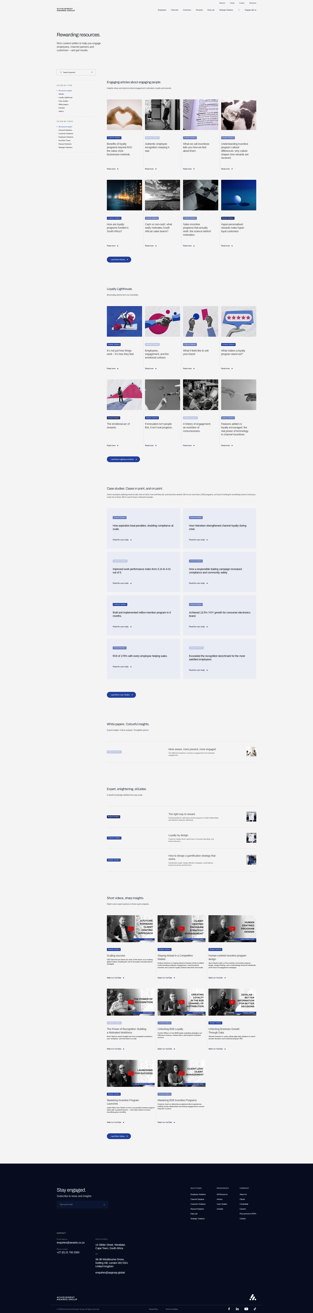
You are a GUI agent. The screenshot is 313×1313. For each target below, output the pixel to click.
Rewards (199, 10)
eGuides (220, 1209)
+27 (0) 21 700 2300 (68, 1252)
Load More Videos (118, 1136)
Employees (162, 10)
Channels (174, 10)
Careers (241, 3)
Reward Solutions (197, 1209)
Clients (232, 3)
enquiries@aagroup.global (110, 1272)
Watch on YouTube (114, 978)
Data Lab (210, 10)
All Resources (222, 1194)
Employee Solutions (198, 1194)
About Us (222, 3)
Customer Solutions (198, 1204)
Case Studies (222, 1204)
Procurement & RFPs (248, 1214)
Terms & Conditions (172, 1309)
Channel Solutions (197, 1199)
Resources (252, 3)
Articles (220, 1199)
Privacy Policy (153, 1309)
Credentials (244, 1204)
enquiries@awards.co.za (70, 1242)
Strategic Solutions (226, 10)
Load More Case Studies (120, 695)
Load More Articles (118, 259)
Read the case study (121, 540)
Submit (104, 1204)
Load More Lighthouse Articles (122, 459)
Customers (187, 10)
